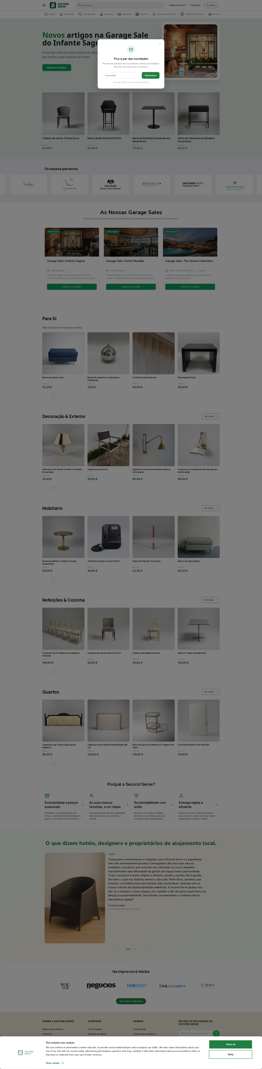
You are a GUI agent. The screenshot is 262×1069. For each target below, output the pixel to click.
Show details (53, 1063)
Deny (230, 1054)
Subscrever (150, 75)
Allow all (230, 1044)
